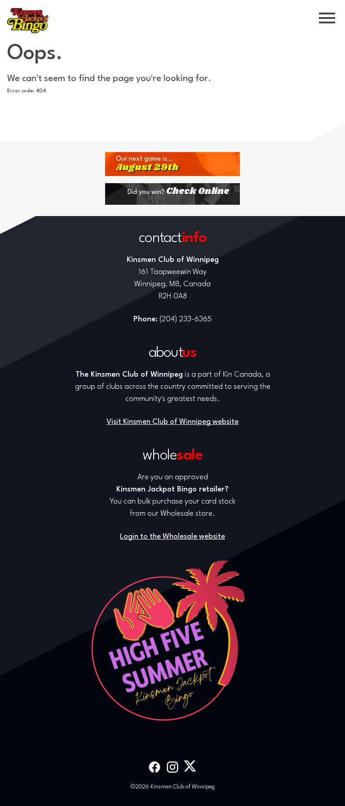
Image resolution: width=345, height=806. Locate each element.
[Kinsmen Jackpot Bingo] (28, 20)
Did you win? (178, 191)
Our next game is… (147, 164)
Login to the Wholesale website (172, 536)
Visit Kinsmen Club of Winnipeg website (172, 422)
